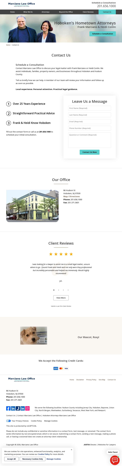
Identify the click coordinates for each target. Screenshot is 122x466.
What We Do (28, 12)
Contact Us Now (90, 152)
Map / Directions (71, 196)
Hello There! (113, 452)
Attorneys (45, 12)
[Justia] (18, 408)
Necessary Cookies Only (32, 459)
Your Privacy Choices (20, 421)
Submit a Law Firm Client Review (61, 306)
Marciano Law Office (30, 444)
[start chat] (115, 460)
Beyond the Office (66, 12)
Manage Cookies (50, 421)
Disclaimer (80, 380)
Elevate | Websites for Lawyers (100, 444)
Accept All (11, 459)
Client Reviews (88, 12)
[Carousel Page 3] (63, 290)
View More (61, 298)
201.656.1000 (106, 6)
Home (12, 12)
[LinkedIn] (13, 408)
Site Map (102, 380)
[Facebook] (8, 408)
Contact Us (107, 12)
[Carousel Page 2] (58, 290)
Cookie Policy (36, 421)
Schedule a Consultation (104, 2)
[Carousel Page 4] (68, 290)
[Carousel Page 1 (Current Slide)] (53, 290)
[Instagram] (27, 408)
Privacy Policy (91, 380)
